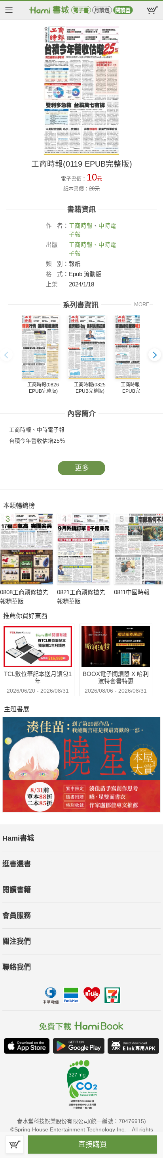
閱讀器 (123, 10)
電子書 (81, 10)
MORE (142, 304)
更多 (82, 468)
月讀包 (102, 10)
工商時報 (81, 226)
